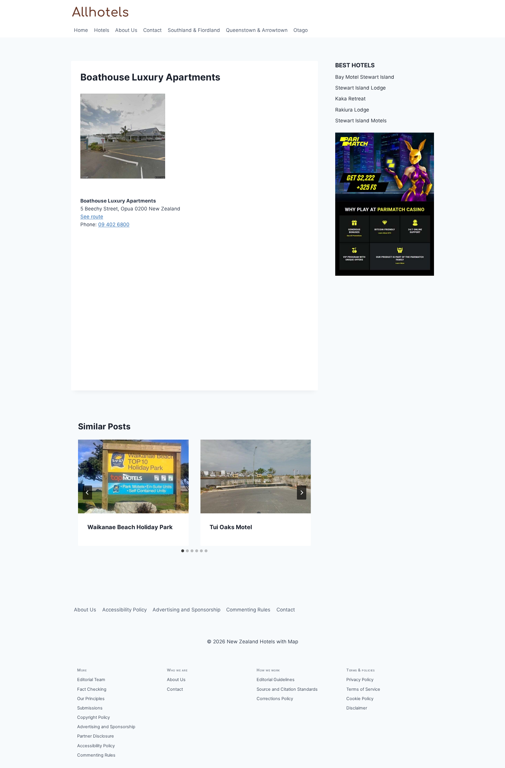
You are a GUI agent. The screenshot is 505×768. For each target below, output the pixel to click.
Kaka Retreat (350, 99)
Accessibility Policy (124, 610)
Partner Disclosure (95, 736)
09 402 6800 (113, 224)
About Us (126, 30)
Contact (152, 30)
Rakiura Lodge (352, 110)
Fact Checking (91, 689)
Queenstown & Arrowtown (257, 30)
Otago (300, 30)
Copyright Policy (93, 717)
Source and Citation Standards (287, 689)
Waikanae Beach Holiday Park (130, 527)
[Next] (301, 493)
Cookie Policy (359, 698)
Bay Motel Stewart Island (364, 77)
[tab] (182, 550)
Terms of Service (363, 689)
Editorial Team (91, 679)
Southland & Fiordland (194, 30)
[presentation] (133, 476)
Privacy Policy (359, 679)
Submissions (90, 708)
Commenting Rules (248, 610)
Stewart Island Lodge (360, 88)
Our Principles (91, 698)
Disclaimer (356, 708)
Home (81, 30)
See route (91, 217)
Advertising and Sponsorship (186, 610)
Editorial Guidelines (276, 679)
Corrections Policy (275, 698)
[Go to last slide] (87, 493)
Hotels (101, 30)
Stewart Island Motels (361, 121)
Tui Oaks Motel (231, 527)
